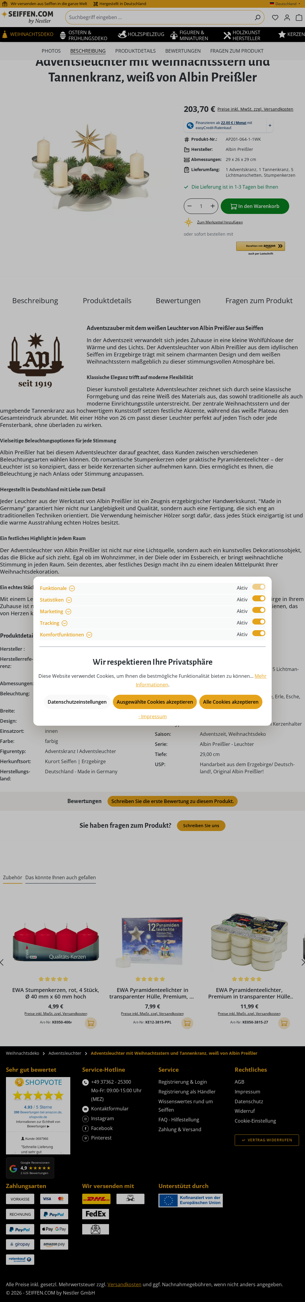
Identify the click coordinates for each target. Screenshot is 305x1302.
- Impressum (153, 716)
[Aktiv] (258, 587)
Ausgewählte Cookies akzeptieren (155, 702)
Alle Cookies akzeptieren (231, 702)
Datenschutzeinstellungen (77, 702)
